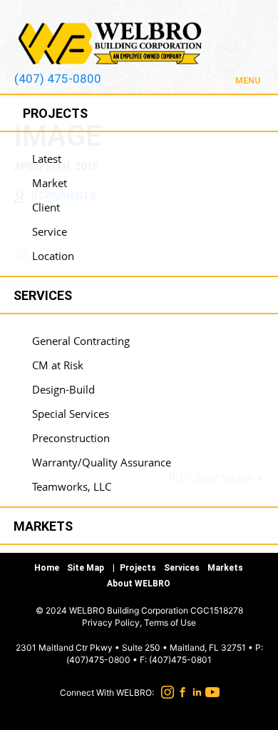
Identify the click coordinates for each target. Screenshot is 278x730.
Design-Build (63, 389)
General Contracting (81, 341)
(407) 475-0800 (57, 78)
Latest (46, 158)
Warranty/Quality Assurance (101, 462)
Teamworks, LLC (71, 486)
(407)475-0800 (98, 659)
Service (49, 231)
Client (46, 207)
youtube (210, 692)
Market (49, 183)
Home (46, 568)
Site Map (85, 568)
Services (182, 568)
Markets (225, 568)
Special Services (70, 413)
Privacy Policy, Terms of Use (139, 622)
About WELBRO (138, 584)
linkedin (195, 692)
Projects (138, 568)
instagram (165, 692)
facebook (180, 692)
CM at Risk (57, 365)
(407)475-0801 (180, 659)
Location (53, 256)
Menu (247, 81)
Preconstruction (71, 438)
